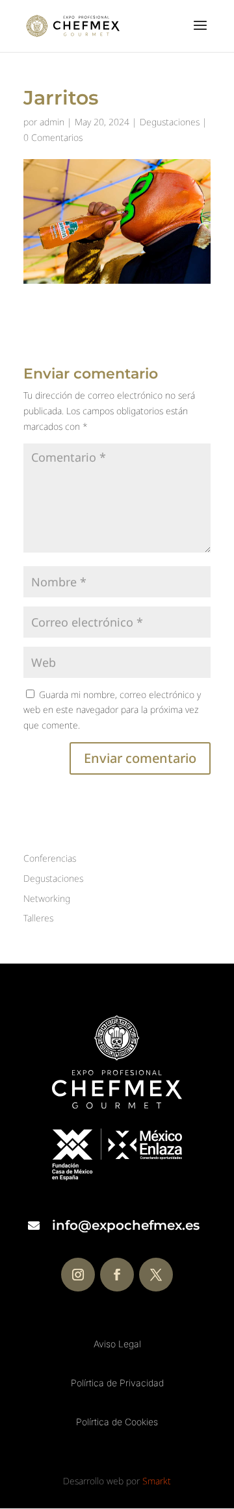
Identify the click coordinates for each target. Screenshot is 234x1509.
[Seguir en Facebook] (117, 1274)
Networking (46, 898)
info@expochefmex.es (126, 1225)
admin (52, 122)
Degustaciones (170, 122)
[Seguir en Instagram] (78, 1274)
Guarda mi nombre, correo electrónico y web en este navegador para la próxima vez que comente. (112, 710)
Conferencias (49, 858)
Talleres (38, 918)
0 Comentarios (53, 137)
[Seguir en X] (156, 1274)
